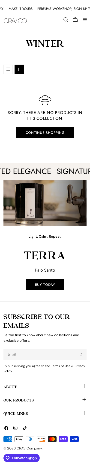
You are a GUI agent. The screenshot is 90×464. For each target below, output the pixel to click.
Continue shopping (45, 132)
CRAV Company (29, 448)
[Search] (65, 19)
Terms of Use (60, 366)
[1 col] (8, 69)
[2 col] (19, 69)
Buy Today (45, 284)
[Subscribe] (81, 354)
